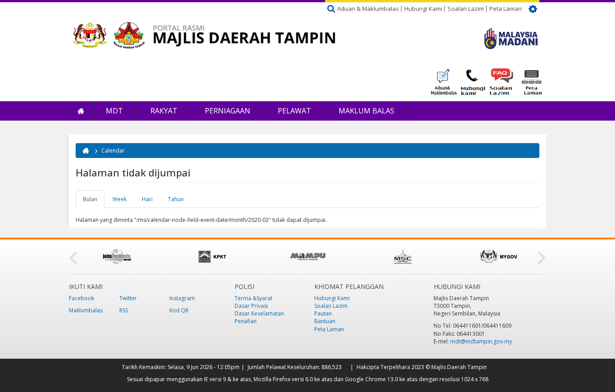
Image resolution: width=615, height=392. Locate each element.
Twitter (128, 298)
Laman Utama (80, 111)
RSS (123, 310)
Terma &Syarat (253, 298)
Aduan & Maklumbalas (368, 9)
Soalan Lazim (466, 9)
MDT (114, 111)
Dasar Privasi (251, 306)
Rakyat (163, 111)
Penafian (246, 321)
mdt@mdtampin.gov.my (481, 341)
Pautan (323, 313)
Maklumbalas (86, 310)
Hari (147, 199)
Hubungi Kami (423, 9)
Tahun (176, 199)
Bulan (93, 201)
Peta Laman (505, 9)
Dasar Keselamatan (259, 313)
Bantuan (324, 321)
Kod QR (179, 310)
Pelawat (294, 111)
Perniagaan (227, 111)
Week (120, 199)
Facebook (81, 298)
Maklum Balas (366, 111)
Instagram (182, 298)
